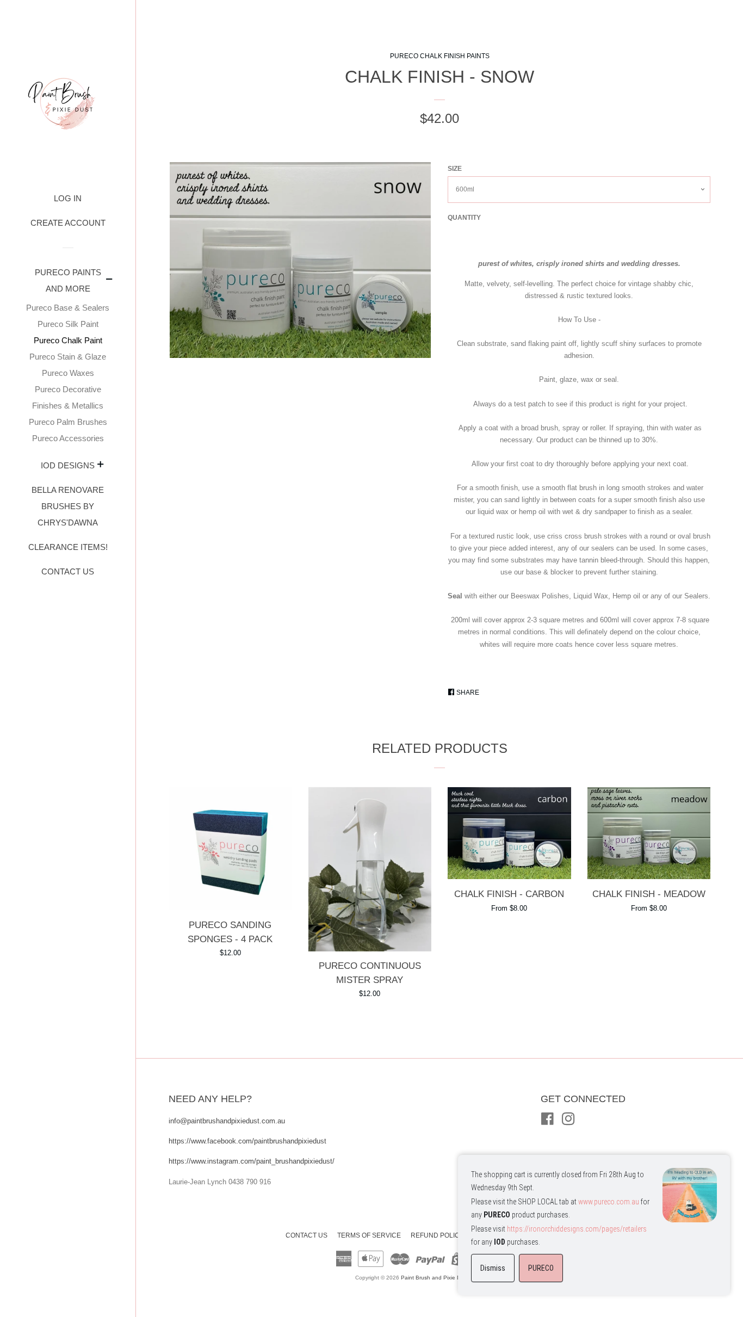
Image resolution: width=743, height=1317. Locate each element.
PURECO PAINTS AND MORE (68, 280)
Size (455, 168)
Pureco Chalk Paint (68, 340)
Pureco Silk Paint (68, 324)
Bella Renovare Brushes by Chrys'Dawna (68, 506)
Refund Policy (437, 1235)
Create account (68, 222)
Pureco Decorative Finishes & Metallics (67, 397)
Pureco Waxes (68, 373)
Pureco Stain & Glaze (67, 356)
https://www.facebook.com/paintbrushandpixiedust (247, 1141)
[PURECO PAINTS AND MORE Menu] (109, 281)
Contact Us (67, 571)
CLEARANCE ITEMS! (68, 547)
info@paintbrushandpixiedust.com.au (228, 1121)
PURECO (541, 1268)
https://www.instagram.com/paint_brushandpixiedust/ (252, 1161)
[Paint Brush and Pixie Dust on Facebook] (547, 1121)
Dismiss (492, 1268)
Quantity (464, 217)
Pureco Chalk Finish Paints (440, 56)
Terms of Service (369, 1235)
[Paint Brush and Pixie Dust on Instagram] (568, 1121)
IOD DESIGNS (68, 465)
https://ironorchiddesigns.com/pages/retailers (577, 1229)
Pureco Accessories (68, 438)
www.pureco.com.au (608, 1201)
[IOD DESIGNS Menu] (101, 465)
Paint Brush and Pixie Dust (434, 1278)
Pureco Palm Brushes (68, 421)
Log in (68, 198)
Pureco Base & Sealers (67, 307)
